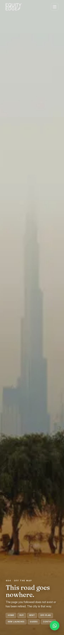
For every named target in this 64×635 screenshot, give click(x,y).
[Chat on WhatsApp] (54, 625)
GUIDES (34, 622)
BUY (22, 615)
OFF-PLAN (45, 615)
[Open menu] (54, 7)
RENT (32, 615)
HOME (11, 615)
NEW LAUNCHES (16, 622)
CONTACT (48, 622)
